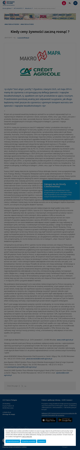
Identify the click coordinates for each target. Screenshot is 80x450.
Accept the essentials (28, 441)
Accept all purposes (13, 441)
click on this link (27, 437)
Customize (41, 441)
